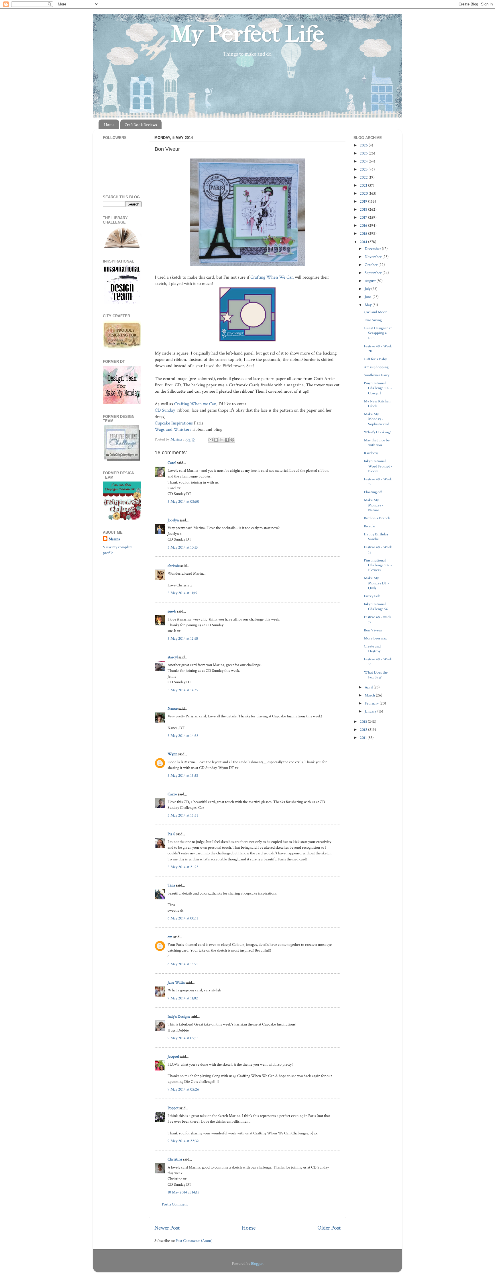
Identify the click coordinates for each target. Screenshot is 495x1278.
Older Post (329, 1228)
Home (109, 124)
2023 (364, 169)
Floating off (373, 492)
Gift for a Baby (375, 359)
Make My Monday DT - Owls (376, 583)
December (373, 248)
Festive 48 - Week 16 (378, 661)
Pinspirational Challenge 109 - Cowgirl (378, 388)
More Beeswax (375, 638)
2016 (364, 225)
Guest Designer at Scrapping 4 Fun (378, 333)
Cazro (172, 794)
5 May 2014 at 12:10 (183, 638)
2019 (364, 201)
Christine (175, 1159)
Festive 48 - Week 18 (378, 549)
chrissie (174, 565)
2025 (364, 153)
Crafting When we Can (194, 404)
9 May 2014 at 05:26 (183, 1089)
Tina (171, 885)
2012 (364, 729)
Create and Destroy (372, 648)
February (372, 703)
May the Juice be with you (377, 442)
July (368, 288)
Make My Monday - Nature (373, 505)
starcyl (173, 657)
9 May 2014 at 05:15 (183, 1038)
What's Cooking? (377, 432)
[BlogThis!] (216, 440)
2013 (364, 721)
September (373, 272)
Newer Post (167, 1228)
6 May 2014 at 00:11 (183, 918)
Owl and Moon (375, 312)
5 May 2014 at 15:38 (183, 775)
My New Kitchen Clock (377, 403)
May (368, 305)
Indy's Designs (179, 1016)
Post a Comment (175, 1204)
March (370, 695)
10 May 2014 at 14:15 (183, 1192)
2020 (364, 193)
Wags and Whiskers (173, 429)
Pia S (171, 834)
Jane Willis (176, 982)
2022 (364, 177)
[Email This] (210, 440)
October (371, 264)
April (369, 687)
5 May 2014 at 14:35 (183, 690)
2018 (364, 209)
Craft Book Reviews (141, 124)
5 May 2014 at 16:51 (183, 815)
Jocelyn (173, 520)
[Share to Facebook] (227, 440)
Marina (114, 539)
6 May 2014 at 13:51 (183, 964)
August (370, 280)
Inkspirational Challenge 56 (376, 606)
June (368, 297)
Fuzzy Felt (372, 596)
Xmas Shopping (376, 367)
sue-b (172, 611)
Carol (172, 462)
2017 (364, 217)
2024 (364, 161)
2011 (364, 737)
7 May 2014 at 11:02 (183, 998)
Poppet (173, 1108)
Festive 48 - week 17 (377, 619)
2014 (364, 241)
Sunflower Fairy (376, 375)
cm (170, 937)
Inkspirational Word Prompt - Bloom (378, 466)
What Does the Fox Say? (376, 675)
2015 (364, 233)
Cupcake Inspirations (174, 423)
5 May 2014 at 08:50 (183, 501)
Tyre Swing (373, 320)
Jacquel (173, 1056)
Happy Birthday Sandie (376, 536)
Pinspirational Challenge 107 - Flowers (378, 565)
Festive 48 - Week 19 (378, 481)
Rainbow (371, 453)
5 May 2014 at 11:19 (182, 593)
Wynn (172, 754)
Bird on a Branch (377, 518)
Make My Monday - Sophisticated (376, 419)
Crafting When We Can (272, 277)
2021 (364, 185)
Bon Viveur (373, 630)
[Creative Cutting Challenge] (122, 459)
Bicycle (369, 526)
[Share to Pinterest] (232, 440)
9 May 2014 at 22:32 (183, 1141)
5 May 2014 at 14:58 (183, 735)
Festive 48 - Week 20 (378, 348)
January (371, 711)
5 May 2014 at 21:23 (183, 867)
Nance (173, 708)
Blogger (257, 1263)
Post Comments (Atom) (194, 1240)
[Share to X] (221, 440)
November (373, 256)
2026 (364, 145)
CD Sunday (165, 410)
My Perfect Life (247, 34)
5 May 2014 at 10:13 (183, 547)
